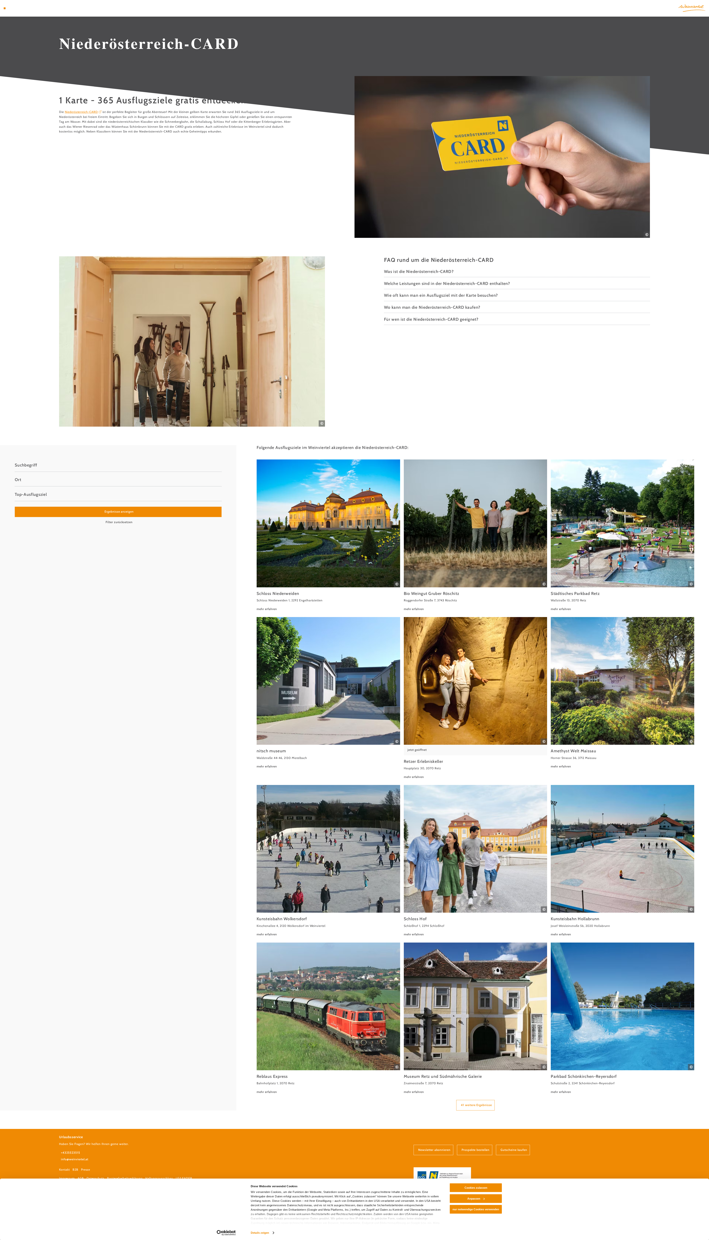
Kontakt (64, 1169)
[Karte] (15, 8)
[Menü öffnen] (5, 8)
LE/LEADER (184, 1178)
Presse (85, 1169)
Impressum (67, 1178)
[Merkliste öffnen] (20, 8)
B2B (75, 1169)
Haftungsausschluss (159, 1178)
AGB (81, 1178)
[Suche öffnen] (26, 8)
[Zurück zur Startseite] (692, 8)
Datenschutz (96, 1178)
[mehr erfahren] (328, 535)
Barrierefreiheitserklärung (125, 1178)
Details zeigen (260, 1232)
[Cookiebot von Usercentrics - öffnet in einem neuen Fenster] (226, 1233)
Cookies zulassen (476, 1187)
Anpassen (473, 1198)
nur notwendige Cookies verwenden (476, 1209)
